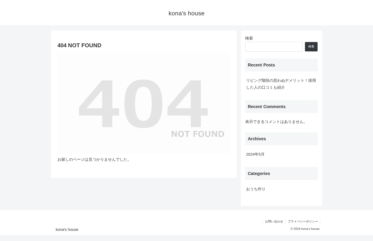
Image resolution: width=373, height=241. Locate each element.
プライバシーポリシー (303, 221)
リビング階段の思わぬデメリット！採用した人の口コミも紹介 (281, 84)
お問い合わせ (274, 221)
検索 (249, 38)
